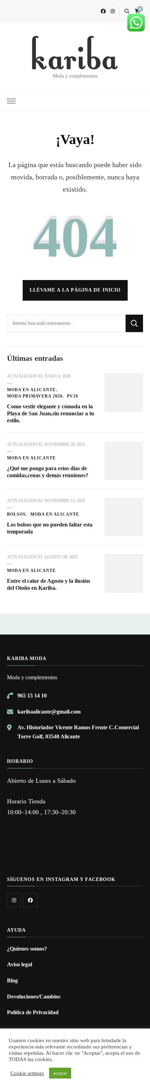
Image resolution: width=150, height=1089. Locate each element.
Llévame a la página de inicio (75, 290)
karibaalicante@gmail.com (49, 712)
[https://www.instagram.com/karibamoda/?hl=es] (14, 900)
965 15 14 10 (32, 695)
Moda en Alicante (31, 389)
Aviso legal (19, 964)
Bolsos (16, 514)
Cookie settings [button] (27, 1073)
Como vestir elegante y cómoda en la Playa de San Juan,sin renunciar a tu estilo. (50, 413)
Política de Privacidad (33, 1012)
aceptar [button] (60, 1073)
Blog (12, 980)
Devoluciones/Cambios (33, 997)
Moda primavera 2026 (34, 396)
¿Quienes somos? (27, 949)
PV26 (72, 396)
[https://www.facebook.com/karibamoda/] (30, 900)
